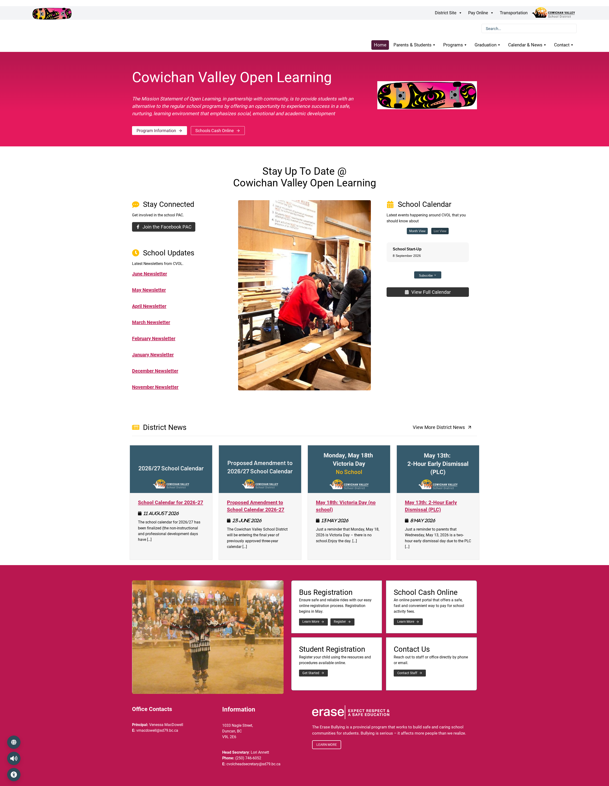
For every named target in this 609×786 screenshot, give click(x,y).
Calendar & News (525, 45)
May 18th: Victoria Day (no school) (349, 505)
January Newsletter (153, 355)
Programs (453, 45)
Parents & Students (412, 45)
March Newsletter (151, 322)
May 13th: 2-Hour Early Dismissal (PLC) (438, 505)
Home (380, 45)
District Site (446, 12)
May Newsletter (149, 290)
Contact (562, 45)
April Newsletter (149, 306)
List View (440, 231)
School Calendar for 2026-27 (170, 502)
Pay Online (478, 12)
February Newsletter (153, 338)
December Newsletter (155, 371)
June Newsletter (149, 274)
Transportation (514, 12)
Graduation (485, 45)
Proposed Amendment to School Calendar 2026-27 (260, 505)
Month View (417, 231)
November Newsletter (155, 387)
